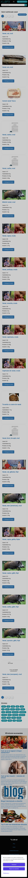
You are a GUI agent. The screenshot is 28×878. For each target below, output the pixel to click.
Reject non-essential (14, 869)
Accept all (14, 864)
